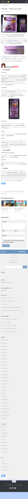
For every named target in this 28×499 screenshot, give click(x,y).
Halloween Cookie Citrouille (7, 298)
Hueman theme (20, 484)
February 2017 (5, 346)
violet (5, 193)
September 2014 (5, 415)
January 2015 (4, 402)
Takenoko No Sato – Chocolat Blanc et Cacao (11, 310)
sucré (2, 193)
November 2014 (5, 409)
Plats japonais (5, 442)
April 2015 (4, 393)
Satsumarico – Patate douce (11, 319)
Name (3, 230)
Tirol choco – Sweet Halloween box (9, 301)
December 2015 (5, 374)
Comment (4, 221)
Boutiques (4, 436)
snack (22, 191)
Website (4, 235)
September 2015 (5, 384)
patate (16, 191)
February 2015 (5, 399)
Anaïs (3, 11)
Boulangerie (4, 433)
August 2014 (4, 418)
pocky (19, 191)
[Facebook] (22, 251)
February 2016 (5, 368)
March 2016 (4, 365)
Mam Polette (3, 290)
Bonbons (4, 430)
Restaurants (4, 445)
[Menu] (26, 1)
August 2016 (4, 349)
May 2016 (4, 359)
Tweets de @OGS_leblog (6, 282)
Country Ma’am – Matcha (11, 325)
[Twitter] (19, 251)
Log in (3, 460)
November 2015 (5, 377)
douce (10, 191)
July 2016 (4, 352)
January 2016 (4, 371)
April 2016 (4, 362)
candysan (5, 191)
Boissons (4, 426)
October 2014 (5, 412)
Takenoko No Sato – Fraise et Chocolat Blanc (11, 307)
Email (15, 230)
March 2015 (4, 396)
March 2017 (4, 343)
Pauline (3, 328)
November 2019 (5, 340)
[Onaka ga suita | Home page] (6, 2)
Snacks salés (5, 448)
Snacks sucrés (4, 5)
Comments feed (5, 466)
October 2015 (5, 380)
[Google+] (24, 251)
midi (12, 191)
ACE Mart (8, 322)
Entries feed (4, 463)
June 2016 (4, 355)
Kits (3, 439)
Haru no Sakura (5, 304)
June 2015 (4, 387)
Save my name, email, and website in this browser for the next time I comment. (13, 241)
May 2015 (4, 390)
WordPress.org (5, 469)
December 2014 (5, 405)
